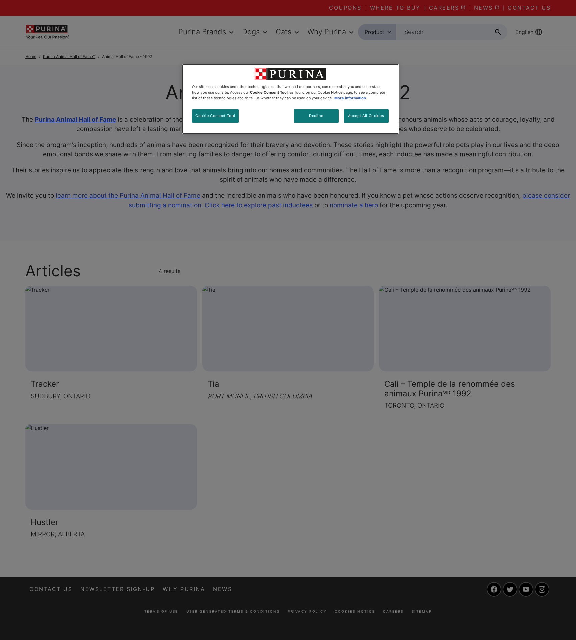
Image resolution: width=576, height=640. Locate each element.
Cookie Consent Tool (215, 115)
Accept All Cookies (366, 115)
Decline (316, 115)
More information (350, 98)
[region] (290, 99)
